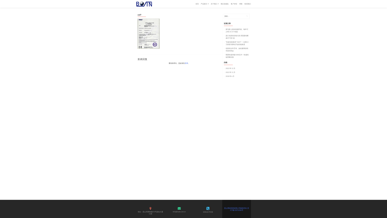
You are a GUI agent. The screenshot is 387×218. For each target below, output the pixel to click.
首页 (197, 4)
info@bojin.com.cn (179, 212)
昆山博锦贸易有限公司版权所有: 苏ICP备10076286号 (236, 209)
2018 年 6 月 (230, 76)
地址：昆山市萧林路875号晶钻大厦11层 (150, 213)
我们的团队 (225, 4)
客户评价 (234, 4)
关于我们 (214, 4)
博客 (240, 4)
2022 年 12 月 (230, 68)
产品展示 (204, 4)
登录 (186, 63)
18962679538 (208, 212)
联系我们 (247, 4)
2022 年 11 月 (230, 72)
